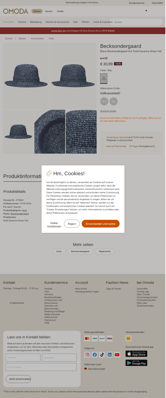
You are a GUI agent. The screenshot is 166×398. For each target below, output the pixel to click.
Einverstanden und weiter (101, 223)
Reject (72, 223)
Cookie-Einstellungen (54, 224)
